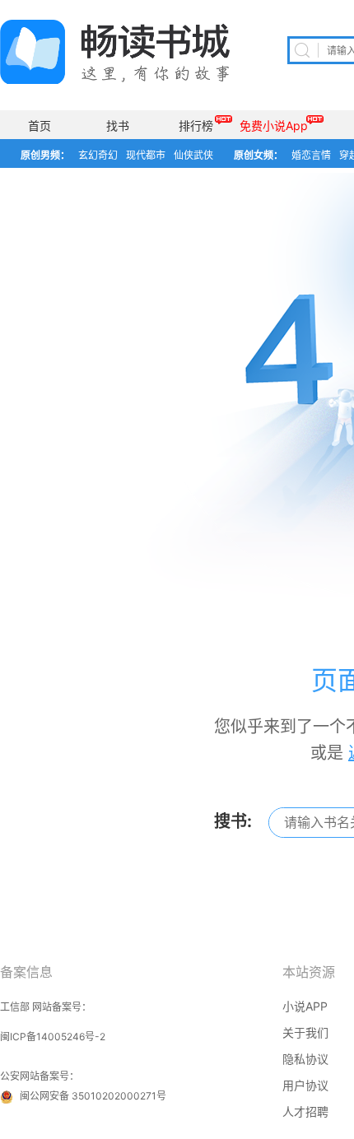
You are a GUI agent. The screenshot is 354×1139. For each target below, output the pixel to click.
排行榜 (196, 125)
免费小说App (274, 125)
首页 (39, 125)
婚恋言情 (311, 155)
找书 (117, 125)
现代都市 (145, 155)
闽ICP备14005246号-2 (52, 1036)
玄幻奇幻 (98, 155)
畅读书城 (115, 52)
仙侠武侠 (193, 155)
